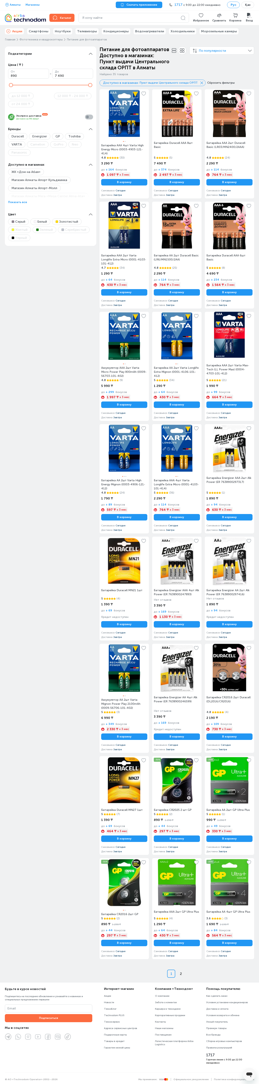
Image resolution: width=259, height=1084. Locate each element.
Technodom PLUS (114, 1015)
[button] (201, 18)
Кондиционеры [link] (116, 31)
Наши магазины (164, 1028)
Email (11, 1008)
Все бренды (213, 1034)
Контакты (160, 1021)
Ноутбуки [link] (63, 31)
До (57, 71)
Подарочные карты (115, 1034)
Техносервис (112, 1021)
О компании (162, 995)
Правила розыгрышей (219, 1047)
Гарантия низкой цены (117, 1047)
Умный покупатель (217, 1021)
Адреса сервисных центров (120, 1028)
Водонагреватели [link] (149, 31)
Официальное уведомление (191, 1079)
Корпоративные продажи (170, 1015)
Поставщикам (163, 1034)
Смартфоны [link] (38, 31)
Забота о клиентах (166, 1002)
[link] (124, 143)
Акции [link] (17, 31)
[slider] (11, 85)
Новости (109, 1002)
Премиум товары (216, 1028)
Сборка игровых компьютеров (224, 1041)
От (13, 71)
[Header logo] (25, 18)
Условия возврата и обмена (222, 1015)
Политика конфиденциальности (234, 1079)
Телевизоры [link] (87, 31)
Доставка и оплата (217, 1008)
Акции (107, 995)
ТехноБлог (110, 1008)
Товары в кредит (114, 1041)
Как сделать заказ (216, 995)
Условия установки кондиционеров (227, 1002)
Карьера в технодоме (167, 1008)
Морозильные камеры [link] (219, 31)
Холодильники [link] (183, 31)
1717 (210, 1055)
